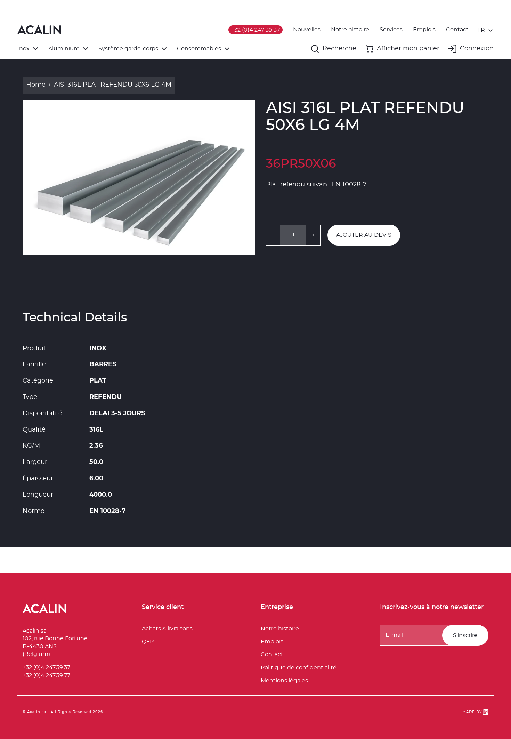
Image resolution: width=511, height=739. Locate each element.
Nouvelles (307, 29)
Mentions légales (284, 680)
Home (36, 85)
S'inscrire (465, 635)
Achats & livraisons (167, 629)
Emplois (424, 29)
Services (391, 29)
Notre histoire (350, 29)
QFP (148, 641)
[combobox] (485, 30)
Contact (457, 29)
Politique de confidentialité (298, 667)
